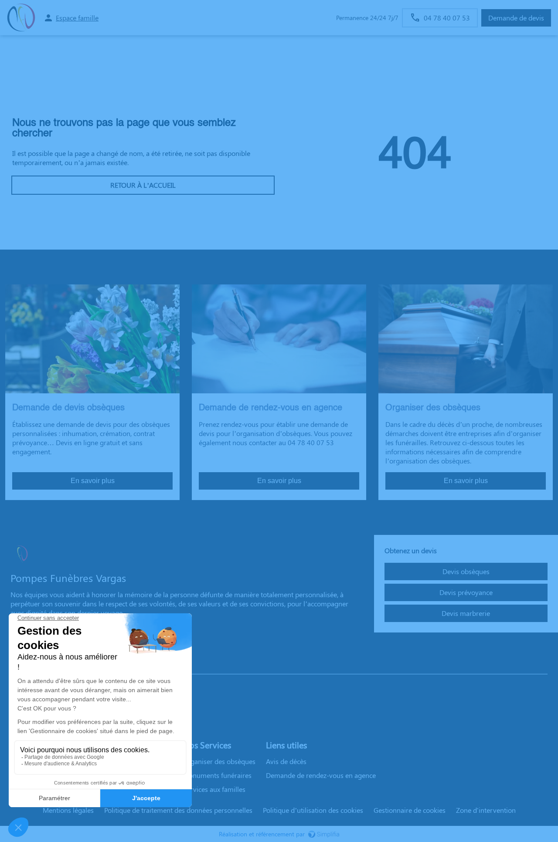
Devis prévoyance (466, 592)
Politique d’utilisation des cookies (313, 810)
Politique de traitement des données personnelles (178, 810)
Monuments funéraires (217, 775)
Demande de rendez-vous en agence (321, 775)
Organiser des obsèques (219, 761)
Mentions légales (68, 810)
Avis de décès (286, 761)
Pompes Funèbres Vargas (48, 665)
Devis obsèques (466, 571)
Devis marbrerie (466, 613)
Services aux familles (214, 789)
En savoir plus (93, 480)
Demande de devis (516, 17)
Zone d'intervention (486, 810)
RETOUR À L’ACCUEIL (143, 184)
